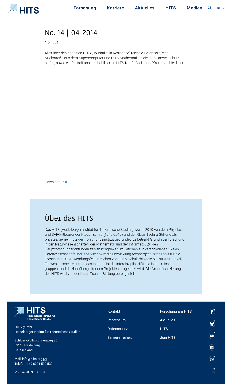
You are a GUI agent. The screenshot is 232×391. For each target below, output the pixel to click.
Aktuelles (145, 8)
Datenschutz (117, 329)
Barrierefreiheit (119, 337)
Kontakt (113, 311)
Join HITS (168, 337)
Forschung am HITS (176, 311)
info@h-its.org (32, 359)
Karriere (115, 8)
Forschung (85, 8)
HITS (170, 8)
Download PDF (56, 182)
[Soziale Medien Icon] (211, 312)
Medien (194, 8)
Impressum (116, 320)
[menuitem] (85, 9)
